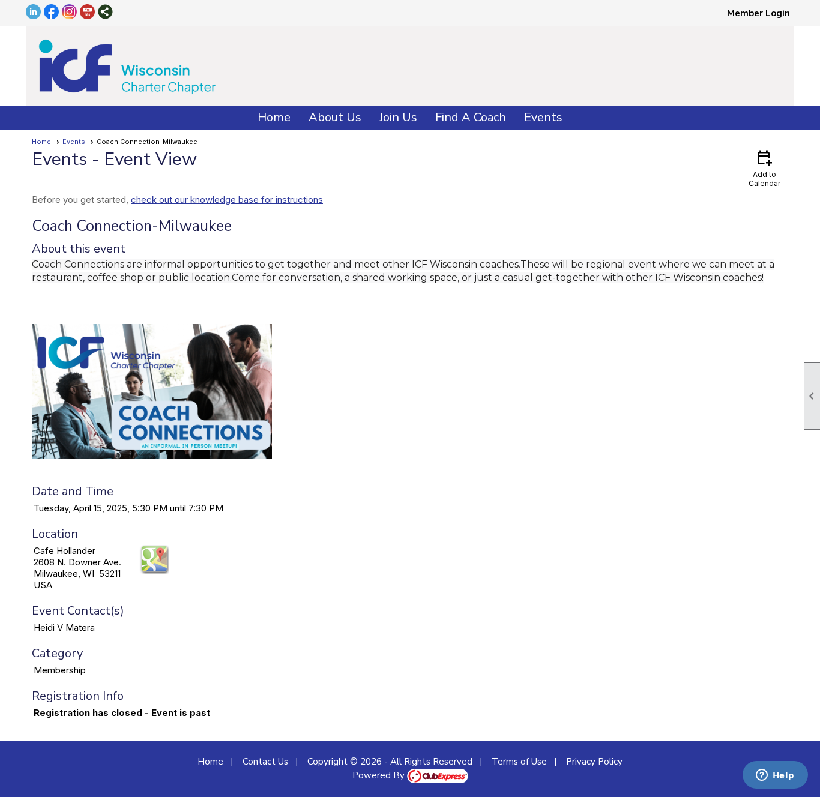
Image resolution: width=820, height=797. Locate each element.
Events (73, 141)
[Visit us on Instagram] (69, 12)
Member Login (758, 13)
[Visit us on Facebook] (51, 12)
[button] (335, 118)
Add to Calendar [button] (764, 168)
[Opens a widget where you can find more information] (775, 776)
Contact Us (265, 762)
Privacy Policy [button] (594, 762)
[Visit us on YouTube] (87, 12)
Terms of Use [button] (519, 762)
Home (274, 117)
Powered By (379, 775)
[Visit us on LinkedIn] (33, 12)
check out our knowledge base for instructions (227, 199)
